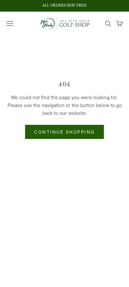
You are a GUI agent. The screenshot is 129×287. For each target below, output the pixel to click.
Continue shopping (64, 132)
